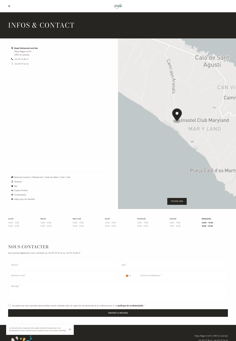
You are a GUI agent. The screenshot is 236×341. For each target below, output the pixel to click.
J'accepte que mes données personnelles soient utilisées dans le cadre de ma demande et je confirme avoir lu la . (78, 305)
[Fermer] (70, 329)
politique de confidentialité (130, 305)
